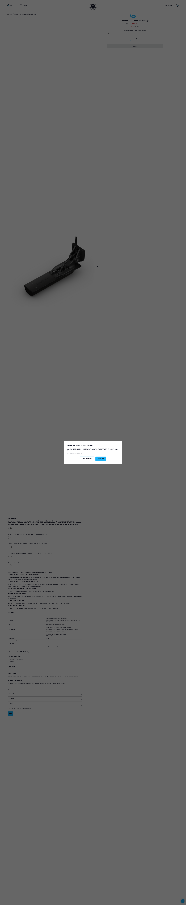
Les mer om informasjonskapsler (74, 453)
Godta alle (101, 459)
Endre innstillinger (87, 458)
